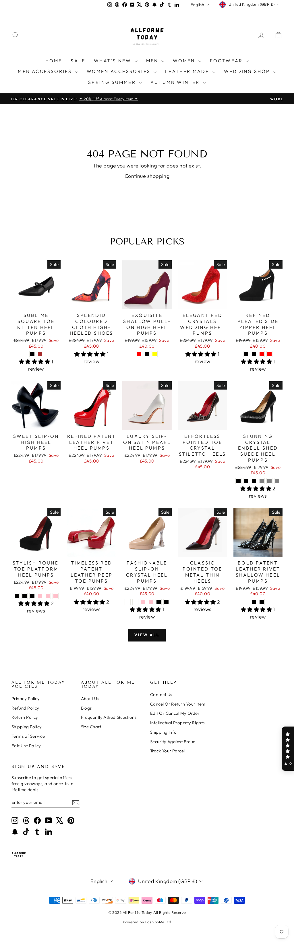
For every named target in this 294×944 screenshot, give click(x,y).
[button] (288, 749)
